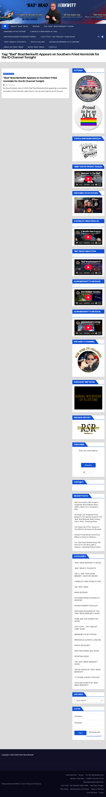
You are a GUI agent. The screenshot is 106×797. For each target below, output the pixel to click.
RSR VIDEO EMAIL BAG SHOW (86, 651)
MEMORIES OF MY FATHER (85, 634)
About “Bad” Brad (19, 26)
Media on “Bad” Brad (13, 47)
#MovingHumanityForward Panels (20, 37)
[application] (88, 179)
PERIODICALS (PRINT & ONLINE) (87, 640)
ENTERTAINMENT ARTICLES (86, 606)
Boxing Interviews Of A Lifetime (64, 42)
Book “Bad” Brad (36, 47)
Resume (36, 26)
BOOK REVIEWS (81, 592)
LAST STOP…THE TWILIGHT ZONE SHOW (58, 37)
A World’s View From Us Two (43, 31)
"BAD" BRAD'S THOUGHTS (85, 568)
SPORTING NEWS (81, 656)
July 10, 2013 (10, 85)
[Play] (77, 185)
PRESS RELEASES (8, 73)
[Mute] (96, 185)
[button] (98, 37)
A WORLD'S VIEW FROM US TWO (87, 581)
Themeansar (37, 784)
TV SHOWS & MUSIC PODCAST (87, 677)
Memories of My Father (15, 31)
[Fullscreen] (100, 185)
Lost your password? (94, 736)
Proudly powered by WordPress (11, 784)
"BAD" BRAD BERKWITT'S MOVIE (87, 563)
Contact (53, 47)
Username (78, 716)
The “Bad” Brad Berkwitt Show (59, 26)
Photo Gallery (38, 42)
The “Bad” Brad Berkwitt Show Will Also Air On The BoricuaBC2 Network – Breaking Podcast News (87, 545)
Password (78, 723)
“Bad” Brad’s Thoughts (15, 42)
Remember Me (94, 732)
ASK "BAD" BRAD (81, 587)
